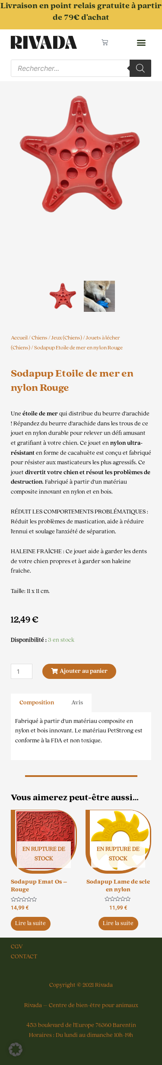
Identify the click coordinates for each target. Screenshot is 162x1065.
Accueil (19, 337)
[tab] (37, 703)
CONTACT (24, 956)
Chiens (40, 337)
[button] (141, 42)
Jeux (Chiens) (66, 337)
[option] (81, 156)
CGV (17, 947)
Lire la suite (30, 923)
